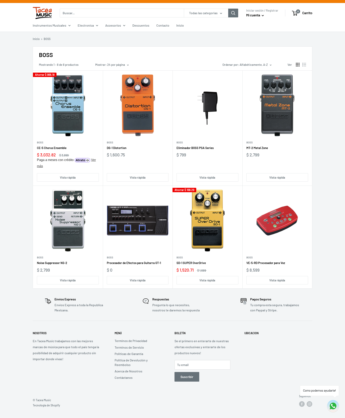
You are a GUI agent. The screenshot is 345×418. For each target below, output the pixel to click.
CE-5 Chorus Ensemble (51, 148)
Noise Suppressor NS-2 (52, 263)
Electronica (86, 25)
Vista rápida (68, 177)
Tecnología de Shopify (46, 405)
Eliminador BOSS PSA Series (195, 148)
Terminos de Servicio (129, 347)
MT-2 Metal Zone (257, 148)
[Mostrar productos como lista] (304, 64)
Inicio (180, 25)
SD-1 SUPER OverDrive (191, 263)
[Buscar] (233, 13)
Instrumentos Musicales (49, 25)
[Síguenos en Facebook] (302, 404)
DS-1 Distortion (116, 148)
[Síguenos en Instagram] (309, 404)
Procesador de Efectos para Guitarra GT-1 (134, 263)
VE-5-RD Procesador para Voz (265, 263)
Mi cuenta (253, 15)
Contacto (162, 25)
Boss (40, 257)
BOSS (40, 142)
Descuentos (140, 25)
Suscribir (186, 377)
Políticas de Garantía (129, 354)
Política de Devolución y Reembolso (131, 362)
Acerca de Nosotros (128, 371)
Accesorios (113, 25)
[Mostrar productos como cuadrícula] (297, 64)
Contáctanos (124, 377)
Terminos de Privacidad (131, 341)
